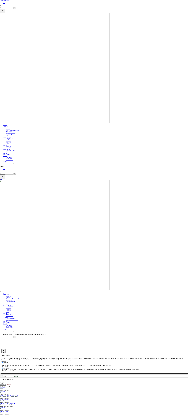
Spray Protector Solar (5, 400)
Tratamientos (9, 131)
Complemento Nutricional (12, 151)
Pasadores (8, 142)
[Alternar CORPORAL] (25, 317)
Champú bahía (3, 412)
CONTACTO (9, 160)
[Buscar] (0, 6)
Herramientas (9, 134)
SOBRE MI (9, 157)
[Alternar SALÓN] (25, 324)
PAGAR (9, 384)
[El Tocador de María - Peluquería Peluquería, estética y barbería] (94, 68)
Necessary (5, 362)
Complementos (9, 138)
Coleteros (8, 139)
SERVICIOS (9, 158)
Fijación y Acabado (10, 133)
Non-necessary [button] (4, 366)
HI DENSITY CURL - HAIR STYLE (9, 396)
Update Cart (3, 384)
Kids (7, 135)
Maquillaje (8, 146)
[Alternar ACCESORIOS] (25, 305)
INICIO (5, 125)
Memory (2, 408)
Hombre (8, 129)
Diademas (8, 141)
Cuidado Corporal (10, 150)
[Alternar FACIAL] (25, 313)
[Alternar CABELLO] (25, 294)
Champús (8, 127)
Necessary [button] (3, 361)
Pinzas (7, 143)
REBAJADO (6, 154)
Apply (16, 376)
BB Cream (2, 389)
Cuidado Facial (9, 147)
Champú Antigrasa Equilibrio (7, 404)
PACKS (5, 153)
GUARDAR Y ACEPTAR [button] (7, 370)
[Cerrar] (2, 11)
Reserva (2, 393)
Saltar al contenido (4, 0)
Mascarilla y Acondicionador (13, 130)
